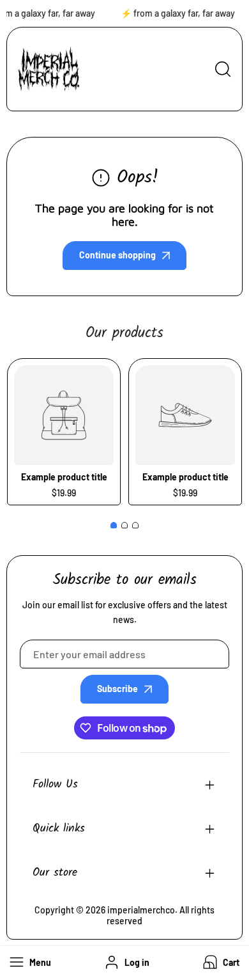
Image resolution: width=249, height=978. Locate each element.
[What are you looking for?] (222, 69)
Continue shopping (117, 254)
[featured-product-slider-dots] (113, 525)
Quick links (59, 828)
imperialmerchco (141, 909)
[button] (219, 962)
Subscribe (117, 688)
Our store (55, 873)
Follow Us (55, 784)
